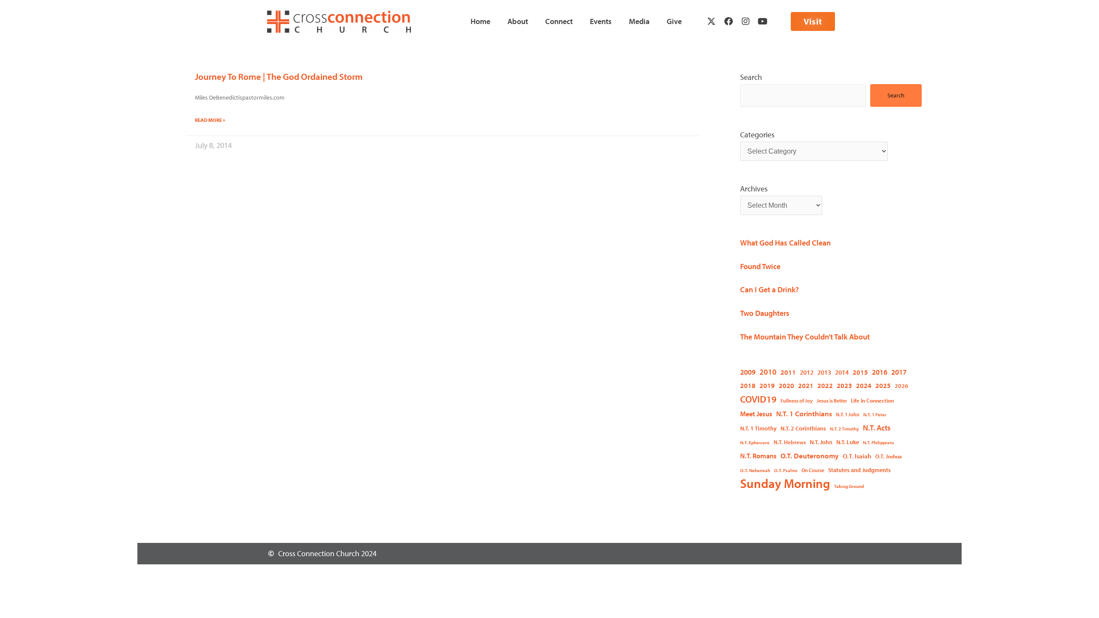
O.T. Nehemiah (755, 470)
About (517, 21)
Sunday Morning (785, 483)
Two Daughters (764, 313)
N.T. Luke (847, 442)
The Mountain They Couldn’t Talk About (805, 337)
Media (639, 21)
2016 (879, 371)
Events (601, 21)
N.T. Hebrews (790, 442)
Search (751, 77)
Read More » (210, 120)
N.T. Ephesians (755, 442)
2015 (860, 371)
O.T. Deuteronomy (809, 455)
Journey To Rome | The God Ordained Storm (279, 76)
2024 (863, 385)
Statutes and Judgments (859, 470)
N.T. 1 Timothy (758, 428)
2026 (901, 386)
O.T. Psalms (786, 470)
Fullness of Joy (796, 400)
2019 (767, 385)
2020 (786, 385)
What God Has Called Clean (785, 243)
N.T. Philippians (878, 442)
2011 (788, 372)
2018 (748, 385)
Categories (757, 134)
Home (480, 21)
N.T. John (821, 442)
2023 (844, 385)
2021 (806, 385)
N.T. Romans (758, 455)
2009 (748, 371)
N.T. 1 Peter (874, 415)
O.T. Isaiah (857, 455)
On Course (812, 470)
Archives (754, 189)
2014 (842, 372)
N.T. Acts (877, 428)
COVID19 (758, 399)
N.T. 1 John (847, 414)
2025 (883, 385)
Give (674, 21)
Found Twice (760, 266)
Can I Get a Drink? (769, 289)
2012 (807, 372)
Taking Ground (849, 486)
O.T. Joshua (888, 456)
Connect (559, 21)
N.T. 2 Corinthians (803, 428)
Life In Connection (872, 400)
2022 (825, 385)
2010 (768, 372)
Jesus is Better (832, 400)
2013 (824, 372)
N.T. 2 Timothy (844, 429)
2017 (899, 371)
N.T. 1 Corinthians (804, 413)
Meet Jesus (756, 413)
